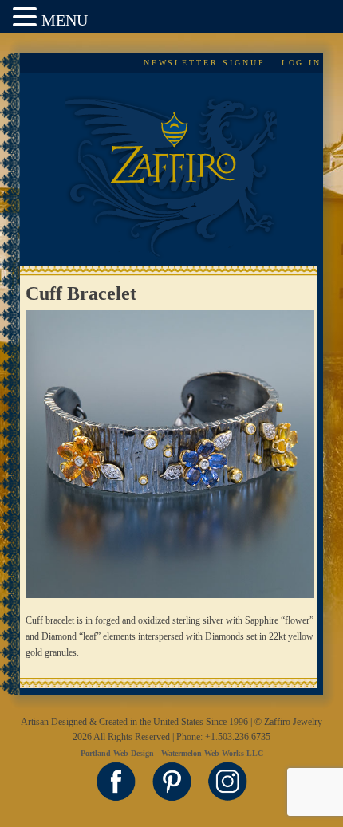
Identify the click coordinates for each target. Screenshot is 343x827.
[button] (27, 18)
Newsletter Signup (205, 62)
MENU (64, 20)
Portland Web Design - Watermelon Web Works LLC (172, 753)
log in (301, 62)
